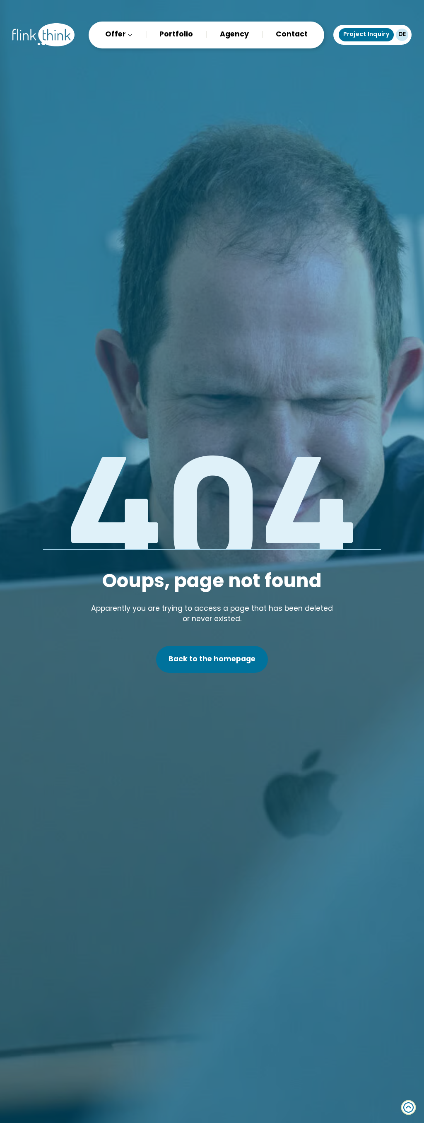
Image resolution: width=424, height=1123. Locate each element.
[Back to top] (408, 1107)
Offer (115, 34)
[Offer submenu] (129, 34)
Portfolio (176, 34)
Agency (234, 34)
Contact (292, 34)
